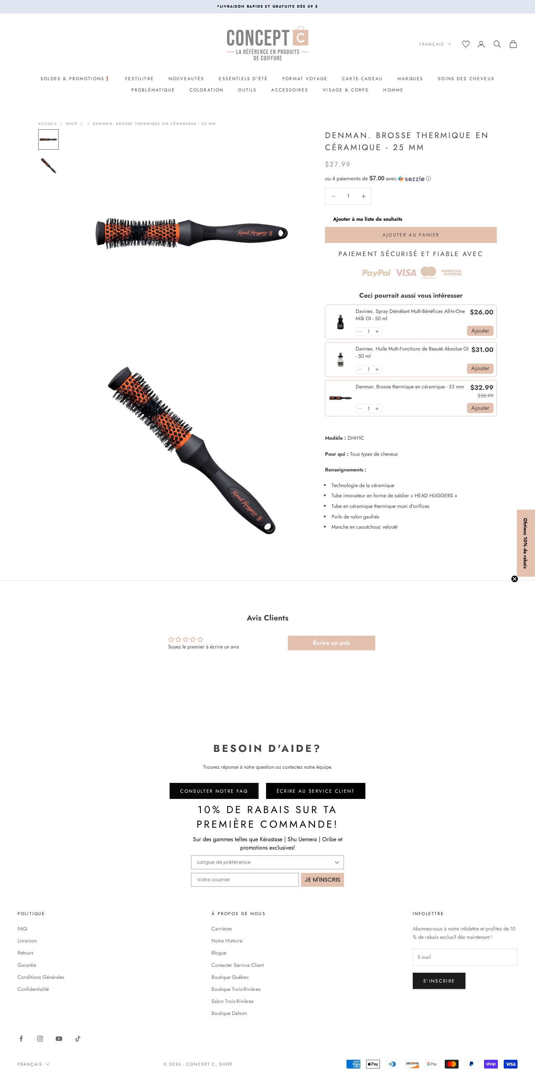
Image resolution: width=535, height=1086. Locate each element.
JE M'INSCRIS (322, 879)
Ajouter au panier (411, 234)
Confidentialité (33, 989)
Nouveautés (187, 78)
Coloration (207, 90)
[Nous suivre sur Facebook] (21, 1038)
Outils (247, 90)
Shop (72, 123)
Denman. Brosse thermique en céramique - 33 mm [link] (410, 386)
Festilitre (139, 78)
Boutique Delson (229, 1013)
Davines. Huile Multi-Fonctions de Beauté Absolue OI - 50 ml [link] (412, 352)
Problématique (153, 90)
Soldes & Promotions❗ (75, 78)
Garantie (26, 965)
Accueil (48, 123)
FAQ (22, 928)
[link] (340, 322)
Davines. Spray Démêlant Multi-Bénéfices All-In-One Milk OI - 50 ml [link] (410, 315)
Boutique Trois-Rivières (236, 989)
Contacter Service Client (237, 965)
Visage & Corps (346, 90)
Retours (25, 952)
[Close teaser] (514, 579)
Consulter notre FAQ (214, 791)
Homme (393, 90)
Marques (410, 78)
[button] (411, 178)
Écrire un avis (331, 643)
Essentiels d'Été (243, 78)
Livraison (27, 940)
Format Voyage (305, 78)
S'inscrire (439, 980)
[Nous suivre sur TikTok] (78, 1038)
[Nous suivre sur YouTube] (59, 1038)
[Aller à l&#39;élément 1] (48, 139)
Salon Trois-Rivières (232, 1001)
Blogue (218, 952)
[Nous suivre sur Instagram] (40, 1038)
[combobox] (265, 862)
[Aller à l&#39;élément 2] (48, 166)
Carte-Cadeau (362, 78)
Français (431, 44)
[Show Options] (337, 862)
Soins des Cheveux (466, 78)
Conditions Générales (40, 977)
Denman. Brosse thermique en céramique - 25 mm (154, 123)
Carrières (221, 928)
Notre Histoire (226, 940)
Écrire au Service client (316, 791)
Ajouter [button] (480, 330)
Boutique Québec (230, 977)
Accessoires (289, 90)
